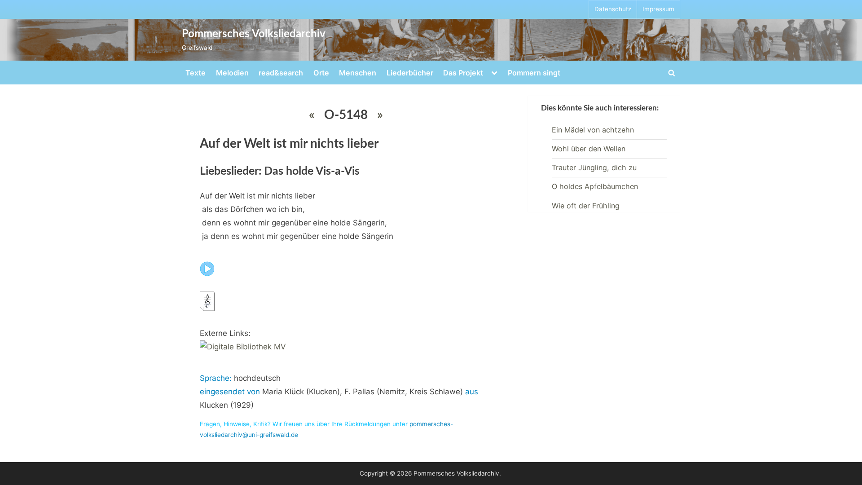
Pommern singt (534, 72)
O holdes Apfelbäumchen (595, 186)
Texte (195, 72)
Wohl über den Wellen (588, 148)
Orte (321, 72)
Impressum (658, 9)
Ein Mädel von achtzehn (593, 129)
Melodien (232, 72)
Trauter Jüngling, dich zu (594, 167)
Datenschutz (612, 9)
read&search (281, 72)
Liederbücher (410, 72)
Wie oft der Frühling (586, 205)
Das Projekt (463, 72)
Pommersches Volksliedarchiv (253, 34)
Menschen (357, 72)
